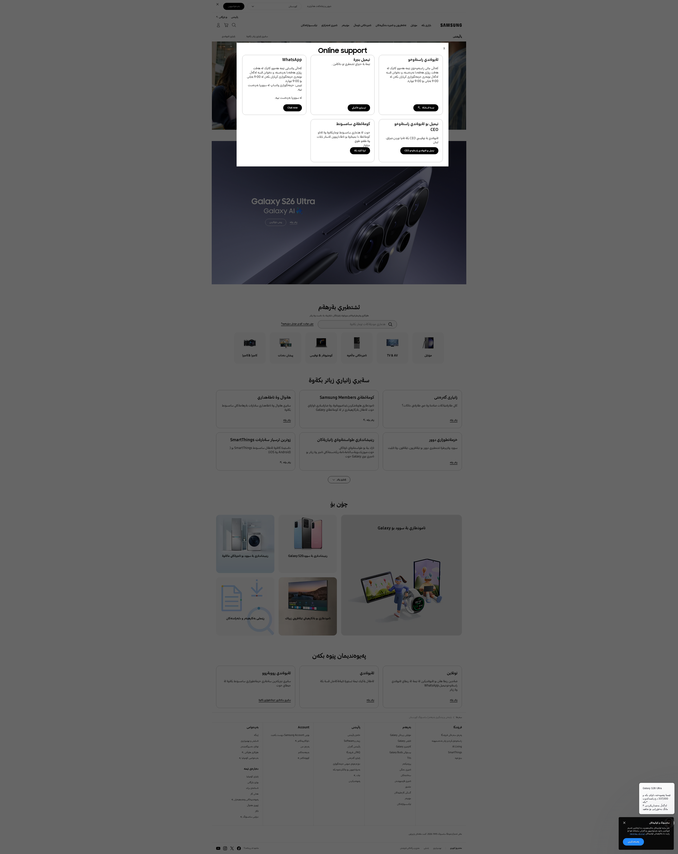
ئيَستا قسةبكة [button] (428, 107)
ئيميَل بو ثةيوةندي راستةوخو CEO (419, 150)
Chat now (292, 107)
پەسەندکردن (633, 841)
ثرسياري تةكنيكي (359, 107)
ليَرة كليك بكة (360, 150)
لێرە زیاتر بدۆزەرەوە (637, 833)
